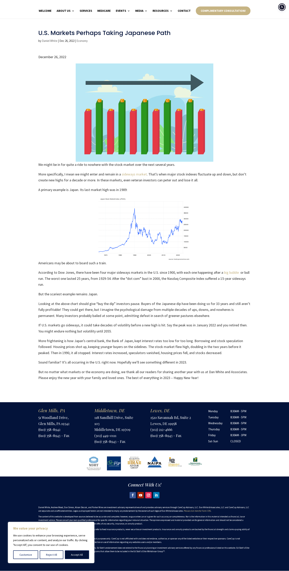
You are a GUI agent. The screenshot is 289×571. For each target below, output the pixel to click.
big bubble (231, 272)
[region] (51, 542)
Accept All (77, 554)
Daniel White (49, 41)
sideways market (134, 174)
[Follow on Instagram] (148, 495)
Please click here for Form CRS (197, 510)
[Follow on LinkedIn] (156, 495)
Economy (82, 41)
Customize (25, 554)
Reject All (51, 554)
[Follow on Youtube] (140, 495)
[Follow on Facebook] (133, 495)
